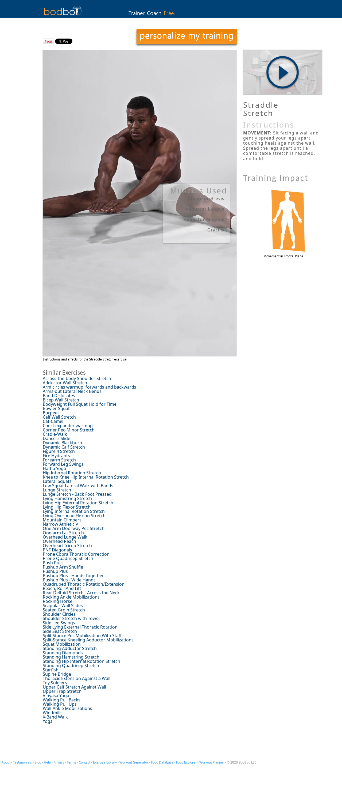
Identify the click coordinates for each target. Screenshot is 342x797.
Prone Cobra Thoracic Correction (76, 554)
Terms (71, 762)
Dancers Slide (56, 438)
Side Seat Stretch (60, 631)
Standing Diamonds (63, 653)
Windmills (53, 713)
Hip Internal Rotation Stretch (72, 473)
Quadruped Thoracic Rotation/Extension (84, 584)
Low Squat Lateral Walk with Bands (78, 485)
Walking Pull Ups (60, 704)
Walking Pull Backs (61, 700)
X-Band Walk (55, 717)
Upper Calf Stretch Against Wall (74, 687)
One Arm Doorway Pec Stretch (73, 528)
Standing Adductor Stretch (70, 648)
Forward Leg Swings (63, 464)
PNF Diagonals (57, 550)
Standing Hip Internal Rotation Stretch (81, 661)
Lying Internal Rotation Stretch (74, 511)
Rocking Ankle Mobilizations (71, 597)
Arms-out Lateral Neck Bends (72, 391)
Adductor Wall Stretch (65, 383)
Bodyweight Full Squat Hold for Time (79, 404)
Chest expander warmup (68, 425)
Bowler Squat (56, 408)
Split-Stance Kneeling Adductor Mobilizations (88, 640)
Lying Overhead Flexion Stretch (74, 515)
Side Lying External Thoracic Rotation (80, 627)
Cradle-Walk (55, 434)
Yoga (48, 721)
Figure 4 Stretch (59, 451)
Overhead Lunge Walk (65, 537)
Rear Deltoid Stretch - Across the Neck (81, 593)
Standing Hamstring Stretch (71, 657)
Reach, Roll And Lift (62, 588)
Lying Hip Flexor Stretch (67, 507)
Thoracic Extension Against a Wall (76, 678)
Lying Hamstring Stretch (67, 498)
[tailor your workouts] (186, 38)
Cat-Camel (53, 421)
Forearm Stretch (59, 460)
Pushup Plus (55, 571)
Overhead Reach (59, 541)
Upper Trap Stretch (62, 691)
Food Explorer (186, 762)
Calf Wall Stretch (59, 417)
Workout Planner (211, 762)
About (6, 762)
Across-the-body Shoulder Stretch (77, 378)
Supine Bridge (57, 674)
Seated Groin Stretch (64, 610)
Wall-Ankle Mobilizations (67, 708)
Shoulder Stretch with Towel (71, 618)
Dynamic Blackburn (62, 443)
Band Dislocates (59, 395)
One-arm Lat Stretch (63, 533)
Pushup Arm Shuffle (63, 567)
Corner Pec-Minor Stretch (69, 430)
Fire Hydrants (56, 455)
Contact (84, 762)
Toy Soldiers (55, 683)
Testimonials (22, 762)
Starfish (51, 670)
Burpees (51, 413)
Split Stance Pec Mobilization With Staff (82, 635)
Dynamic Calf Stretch (64, 447)
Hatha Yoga (54, 468)
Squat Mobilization (62, 644)
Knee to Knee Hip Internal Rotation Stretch (86, 477)
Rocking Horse (57, 601)
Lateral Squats (57, 481)
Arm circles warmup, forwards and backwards (89, 387)
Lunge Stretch (57, 490)
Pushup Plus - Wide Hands (69, 580)
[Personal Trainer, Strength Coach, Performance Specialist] (171, 16)
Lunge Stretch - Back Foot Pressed (77, 494)
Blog (37, 762)
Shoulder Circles (59, 614)
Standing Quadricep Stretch (71, 665)
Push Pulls (53, 563)
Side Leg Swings (59, 623)
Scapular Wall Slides (63, 605)
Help (47, 762)
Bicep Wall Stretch (61, 400)
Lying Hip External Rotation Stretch (78, 503)
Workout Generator (133, 762)
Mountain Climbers (62, 520)
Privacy (58, 762)
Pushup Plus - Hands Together (73, 575)
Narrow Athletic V (60, 524)
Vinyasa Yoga (56, 695)
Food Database (162, 762)
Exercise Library (105, 762)
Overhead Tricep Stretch (67, 545)
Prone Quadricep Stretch (68, 558)
